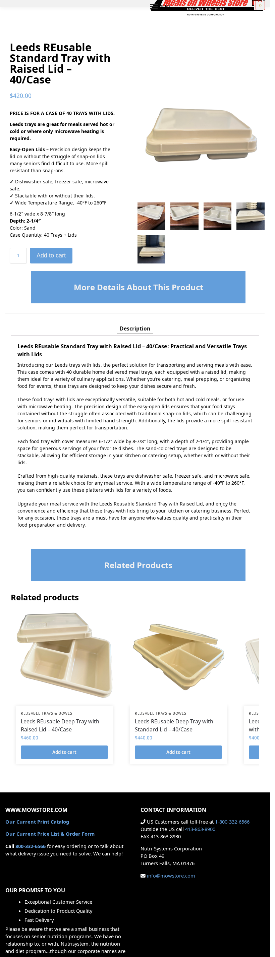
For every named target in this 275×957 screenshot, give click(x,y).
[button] (259, 5)
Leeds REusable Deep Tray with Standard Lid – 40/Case (174, 725)
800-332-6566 (30, 846)
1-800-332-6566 (232, 821)
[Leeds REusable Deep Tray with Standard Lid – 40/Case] (178, 657)
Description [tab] (135, 328)
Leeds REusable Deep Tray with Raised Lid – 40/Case (60, 725)
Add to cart (51, 255)
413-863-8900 (200, 829)
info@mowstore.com (171, 875)
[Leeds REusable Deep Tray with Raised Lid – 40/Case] (64, 657)
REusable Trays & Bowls (46, 713)
